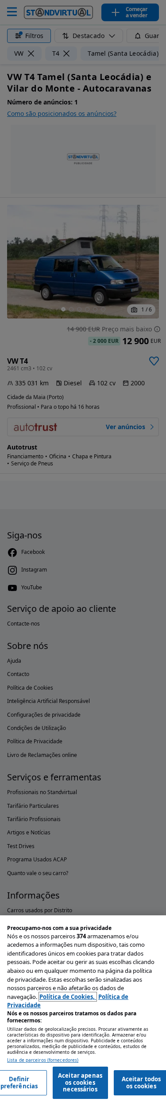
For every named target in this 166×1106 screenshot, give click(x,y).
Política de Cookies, (67, 997)
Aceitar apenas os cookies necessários (80, 1082)
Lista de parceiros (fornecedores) (42, 1060)
